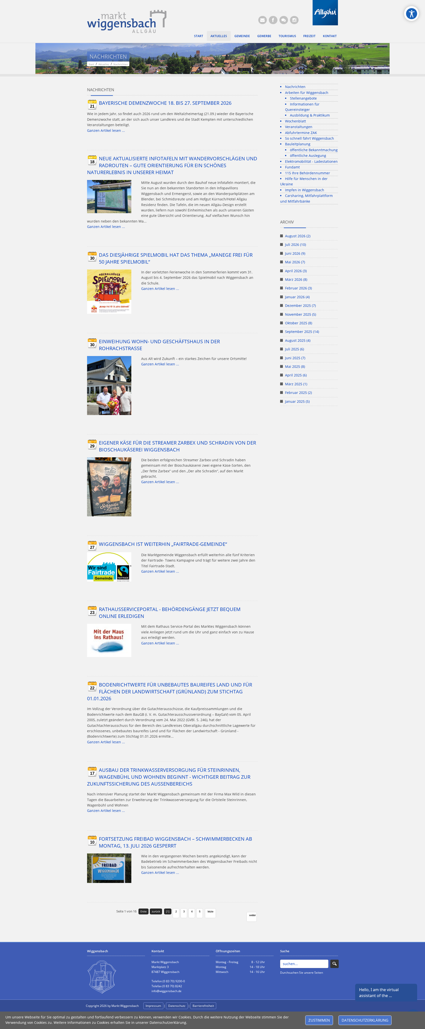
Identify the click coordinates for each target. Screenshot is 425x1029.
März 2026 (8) (296, 279)
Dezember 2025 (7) (300, 305)
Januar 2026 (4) (297, 297)
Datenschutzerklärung (365, 1020)
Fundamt (292, 167)
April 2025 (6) (296, 375)
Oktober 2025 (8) (298, 323)
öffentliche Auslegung (308, 155)
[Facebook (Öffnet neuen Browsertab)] (273, 20)
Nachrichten (295, 86)
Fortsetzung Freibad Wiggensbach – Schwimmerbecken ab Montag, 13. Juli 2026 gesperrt (175, 842)
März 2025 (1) (296, 384)
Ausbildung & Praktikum (310, 115)
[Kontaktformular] (283, 20)
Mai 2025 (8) (295, 366)
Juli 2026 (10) (295, 244)
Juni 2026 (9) (295, 253)
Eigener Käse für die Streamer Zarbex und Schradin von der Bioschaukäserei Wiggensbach (177, 446)
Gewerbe (264, 36)
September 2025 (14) (302, 331)
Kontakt (330, 36)
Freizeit (309, 36)
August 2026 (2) (297, 236)
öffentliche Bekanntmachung (314, 150)
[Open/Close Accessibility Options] (411, 13)
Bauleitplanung (297, 144)
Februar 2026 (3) (298, 288)
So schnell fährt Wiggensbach (309, 138)
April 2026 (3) (296, 270)
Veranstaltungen (298, 126)
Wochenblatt (295, 121)
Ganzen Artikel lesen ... (106, 130)
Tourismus (287, 36)
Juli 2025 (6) (294, 349)
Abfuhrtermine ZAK (301, 132)
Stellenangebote (303, 98)
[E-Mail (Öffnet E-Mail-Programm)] (262, 20)
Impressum (153, 1006)
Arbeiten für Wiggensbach (306, 92)
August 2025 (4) (297, 340)
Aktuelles (219, 36)
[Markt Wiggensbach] (127, 21)
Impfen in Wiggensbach (304, 190)
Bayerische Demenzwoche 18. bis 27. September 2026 (165, 103)
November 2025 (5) (300, 314)
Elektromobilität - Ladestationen (311, 161)
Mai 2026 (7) (295, 262)
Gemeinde (242, 36)
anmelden (228, 1006)
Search (334, 964)
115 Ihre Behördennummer (307, 173)
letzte (210, 911)
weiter (252, 915)
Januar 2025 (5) (297, 401)
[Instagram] (294, 20)
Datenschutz (176, 1006)
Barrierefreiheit (203, 1006)
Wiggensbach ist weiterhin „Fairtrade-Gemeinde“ (163, 544)
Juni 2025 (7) (295, 358)
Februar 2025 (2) (298, 392)
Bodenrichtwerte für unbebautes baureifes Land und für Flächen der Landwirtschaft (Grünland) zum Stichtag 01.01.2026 (169, 691)
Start (198, 36)
